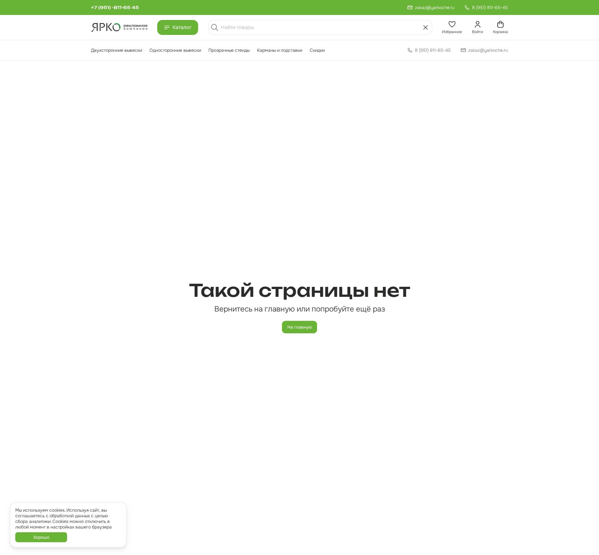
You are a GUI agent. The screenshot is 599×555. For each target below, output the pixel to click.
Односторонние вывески (175, 50)
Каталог (182, 27)
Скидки (317, 50)
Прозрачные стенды (229, 50)
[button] (452, 27)
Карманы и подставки (279, 50)
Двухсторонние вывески (116, 50)
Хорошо (41, 537)
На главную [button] (299, 327)
